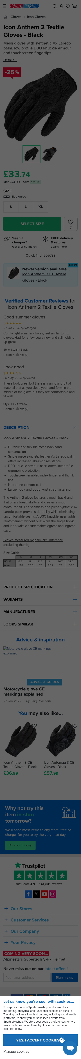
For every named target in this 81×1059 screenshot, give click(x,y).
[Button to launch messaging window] (70, 1048)
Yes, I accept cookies (37, 1040)
